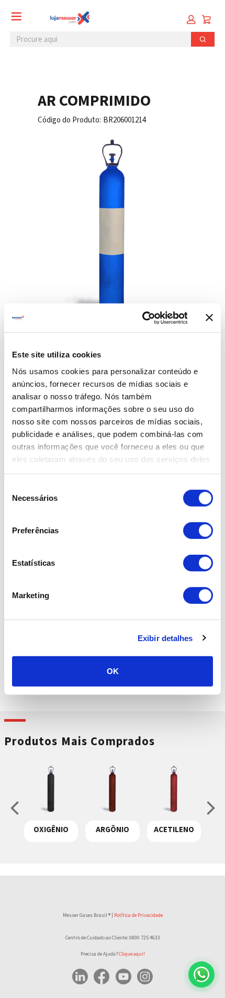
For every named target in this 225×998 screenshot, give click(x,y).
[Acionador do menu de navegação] (16, 16)
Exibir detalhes (165, 637)
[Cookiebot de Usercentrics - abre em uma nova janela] (142, 317)
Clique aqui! (132, 954)
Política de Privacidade (138, 915)
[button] (191, 20)
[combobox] (96, 39)
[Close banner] (209, 317)
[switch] (198, 530)
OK (113, 671)
